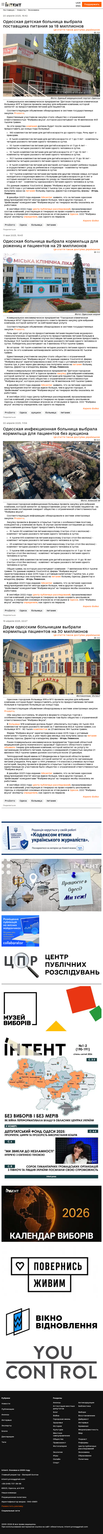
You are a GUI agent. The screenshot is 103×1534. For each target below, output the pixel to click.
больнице (14, 724)
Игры (55, 1456)
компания (31, 126)
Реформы (83, 1443)
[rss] (21, 1515)
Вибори (82, 1412)
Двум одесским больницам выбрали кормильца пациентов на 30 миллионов (45, 629)
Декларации (8, 1437)
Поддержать (91, 4)
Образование (84, 1456)
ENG (78, 6)
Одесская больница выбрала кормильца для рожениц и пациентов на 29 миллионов (50, 243)
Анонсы (5, 1414)
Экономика (33, 10)
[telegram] (17, 1515)
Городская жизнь (61, 1419)
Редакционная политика (14, 1497)
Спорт (56, 1463)
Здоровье (58, 1422)
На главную (8, 10)
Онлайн (56, 1459)
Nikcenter (46, 197)
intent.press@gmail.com (13, 1479)
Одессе (74, 214)
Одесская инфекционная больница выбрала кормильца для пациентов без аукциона (50, 431)
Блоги (5, 1431)
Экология (58, 1452)
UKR (78, 3)
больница (36, 225)
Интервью (7, 1420)
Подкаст (82, 1439)
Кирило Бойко (91, 220)
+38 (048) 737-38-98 (11, 1484)
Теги (4, 1442)
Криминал (83, 1426)
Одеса (23, 225)
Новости (21, 10)
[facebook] (2, 1515)
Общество (58, 1439)
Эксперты (7, 1426)
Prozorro (19, 113)
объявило (9, 747)
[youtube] (13, 1515)
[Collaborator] (51, 931)
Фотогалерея (60, 1446)
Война (56, 1415)
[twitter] (6, 1515)
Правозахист (59, 1443)
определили (30, 216)
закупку (61, 373)
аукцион (36, 412)
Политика (83, 1459)
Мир (80, 1433)
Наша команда (9, 1493)
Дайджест (83, 1419)
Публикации (8, 1409)
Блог (55, 1412)
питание (30, 191)
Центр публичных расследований (51, 209)
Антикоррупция (86, 1402)
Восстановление (86, 1415)
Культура (58, 1430)
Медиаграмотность (88, 1430)
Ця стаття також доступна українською (77, 30)
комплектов (40, 729)
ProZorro (10, 225)
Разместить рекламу (12, 1506)
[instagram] (10, 1515)
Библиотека (84, 1406)
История (57, 1426)
